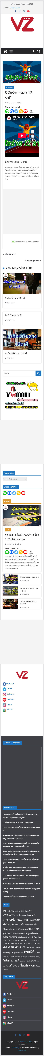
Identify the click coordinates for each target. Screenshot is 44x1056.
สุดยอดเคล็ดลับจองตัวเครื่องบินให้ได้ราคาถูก (22, 537)
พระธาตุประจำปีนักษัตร (27, 957)
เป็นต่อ (8, 966)
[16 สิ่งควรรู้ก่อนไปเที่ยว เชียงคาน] (10, 604)
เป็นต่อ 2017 (10, 254)
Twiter (9, 688)
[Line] (7, 111)
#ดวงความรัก (17, 924)
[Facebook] (12, 111)
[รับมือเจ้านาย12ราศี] (22, 275)
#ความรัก (31, 915)
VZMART (10, 709)
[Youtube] (25, 111)
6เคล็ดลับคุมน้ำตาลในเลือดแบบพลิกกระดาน (18, 897)
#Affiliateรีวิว (26, 911)
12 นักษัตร (33, 937)
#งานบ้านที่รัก (34, 920)
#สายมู (25, 933)
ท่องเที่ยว (8, 530)
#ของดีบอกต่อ (20, 915)
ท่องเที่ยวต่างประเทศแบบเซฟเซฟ (29, 589)
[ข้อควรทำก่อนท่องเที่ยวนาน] (10, 579)
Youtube (10, 699)
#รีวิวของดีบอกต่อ (15, 933)
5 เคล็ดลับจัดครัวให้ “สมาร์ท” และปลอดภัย (18, 822)
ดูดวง (10, 952)
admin (19, 103)
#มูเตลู (31, 928)
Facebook (10, 683)
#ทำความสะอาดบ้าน (10, 929)
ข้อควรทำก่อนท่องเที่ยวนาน (29, 577)
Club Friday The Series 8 (15, 943)
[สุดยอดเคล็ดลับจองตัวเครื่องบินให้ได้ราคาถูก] (22, 515)
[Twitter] (16, 111)
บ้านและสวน (9, 956)
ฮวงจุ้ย (33, 960)
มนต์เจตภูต (37, 957)
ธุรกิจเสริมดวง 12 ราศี (16, 353)
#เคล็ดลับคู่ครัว (34, 933)
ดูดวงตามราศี (9, 87)
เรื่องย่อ (14, 965)
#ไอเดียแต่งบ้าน (23, 937)
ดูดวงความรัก (18, 952)
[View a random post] (38, 51)
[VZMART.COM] (5, 51)
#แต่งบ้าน (13, 937)
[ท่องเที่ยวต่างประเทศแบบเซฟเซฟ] (10, 591)
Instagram (11, 694)
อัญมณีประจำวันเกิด (25, 961)
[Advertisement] (22, 211)
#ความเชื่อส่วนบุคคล (15, 920)
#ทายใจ (34, 924)
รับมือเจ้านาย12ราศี (15, 298)
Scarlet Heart (31, 947)
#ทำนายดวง (22, 929)
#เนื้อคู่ (5, 937)
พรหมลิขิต (17, 957)
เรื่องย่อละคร (27, 965)
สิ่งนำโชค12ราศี (13, 315)
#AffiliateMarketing (11, 911)
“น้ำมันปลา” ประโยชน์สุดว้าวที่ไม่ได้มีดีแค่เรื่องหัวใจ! (21, 884)
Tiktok (9, 704)
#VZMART (8, 915)
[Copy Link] (21, 111)
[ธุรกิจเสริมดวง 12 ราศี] (22, 330)
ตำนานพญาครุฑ (32, 260)
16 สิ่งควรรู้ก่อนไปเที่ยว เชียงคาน (28, 602)
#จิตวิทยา (7, 924)
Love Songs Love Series (15, 946)
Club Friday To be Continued (31, 943)
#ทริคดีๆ (28, 924)
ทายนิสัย (30, 951)
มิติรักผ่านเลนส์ (11, 960)
